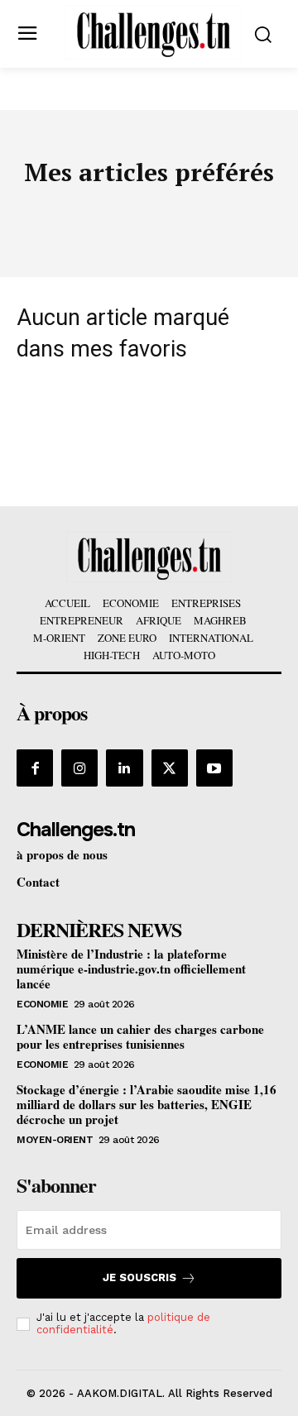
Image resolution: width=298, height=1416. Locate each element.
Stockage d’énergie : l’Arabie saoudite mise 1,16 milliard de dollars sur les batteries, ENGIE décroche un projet (146, 1104)
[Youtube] (214, 767)
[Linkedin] (124, 767)
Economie (42, 1004)
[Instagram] (79, 767)
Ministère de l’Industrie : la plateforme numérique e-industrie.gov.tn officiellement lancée (131, 969)
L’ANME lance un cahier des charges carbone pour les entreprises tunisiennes (140, 1036)
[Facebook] (35, 767)
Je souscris (139, 1277)
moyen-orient (55, 1140)
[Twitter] (169, 767)
